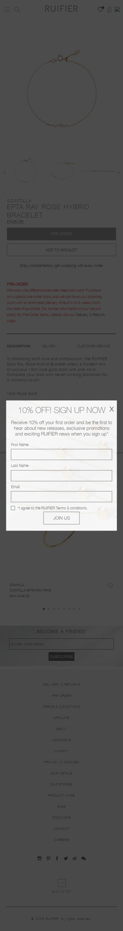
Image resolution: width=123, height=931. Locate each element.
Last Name (19, 465)
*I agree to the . (53, 508)
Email (15, 486)
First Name (19, 444)
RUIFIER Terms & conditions (64, 508)
